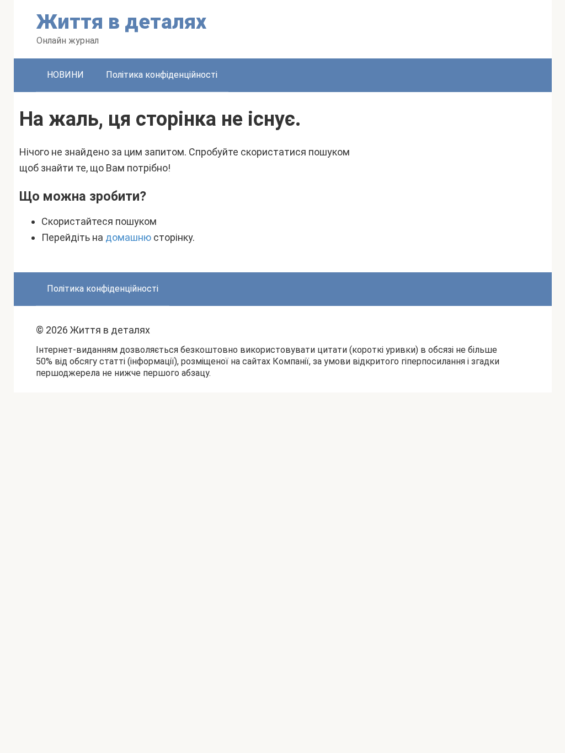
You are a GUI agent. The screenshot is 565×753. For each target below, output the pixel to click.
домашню (128, 237)
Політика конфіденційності (161, 74)
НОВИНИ (65, 74)
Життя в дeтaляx (121, 22)
